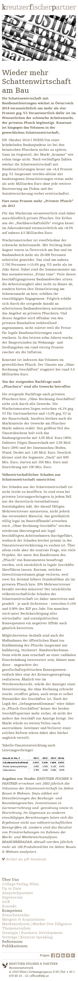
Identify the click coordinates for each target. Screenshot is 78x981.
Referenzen (12, 941)
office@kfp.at (39, 976)
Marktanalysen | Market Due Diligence (37, 924)
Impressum (12, 897)
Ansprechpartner (17, 893)
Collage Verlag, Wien (20, 884)
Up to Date (11, 888)
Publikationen (15, 946)
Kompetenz (12, 910)
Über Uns (10, 879)
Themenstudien (16, 928)
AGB (6, 902)
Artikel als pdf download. (26, 859)
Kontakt (9, 906)
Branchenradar (16, 915)
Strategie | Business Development (32, 932)
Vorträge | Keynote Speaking (27, 937)
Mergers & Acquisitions (23, 919)
